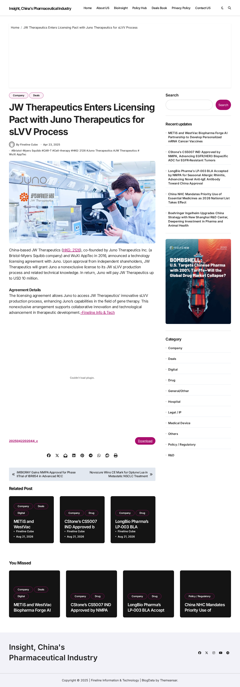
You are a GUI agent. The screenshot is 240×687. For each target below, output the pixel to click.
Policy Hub (139, 8)
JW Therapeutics (126, 150)
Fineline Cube (25, 531)
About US (102, 8)
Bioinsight (121, 8)
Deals (36, 95)
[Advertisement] (120, 57)
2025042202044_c (23, 441)
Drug (91, 512)
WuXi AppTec (17, 154)
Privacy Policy (181, 8)
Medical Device (179, 423)
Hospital (174, 401)
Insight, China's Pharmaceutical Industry (40, 8)
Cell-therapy (62, 150)
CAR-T (47, 150)
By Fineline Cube (27, 144)
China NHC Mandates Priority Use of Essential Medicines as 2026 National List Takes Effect (199, 198)
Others (173, 434)
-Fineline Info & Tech (97, 312)
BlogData (148, 680)
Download (145, 441)
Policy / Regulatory (182, 444)
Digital (21, 512)
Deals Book (159, 8)
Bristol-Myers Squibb (27, 150)
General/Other (178, 391)
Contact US (202, 8)
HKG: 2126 (79, 150)
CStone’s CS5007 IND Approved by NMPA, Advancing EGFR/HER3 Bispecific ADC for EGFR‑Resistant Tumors (198, 156)
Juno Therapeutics (100, 150)
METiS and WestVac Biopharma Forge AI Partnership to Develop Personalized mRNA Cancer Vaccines (197, 137)
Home (88, 8)
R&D (171, 455)
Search (172, 95)
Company (18, 95)
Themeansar (168, 680)
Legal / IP (175, 412)
